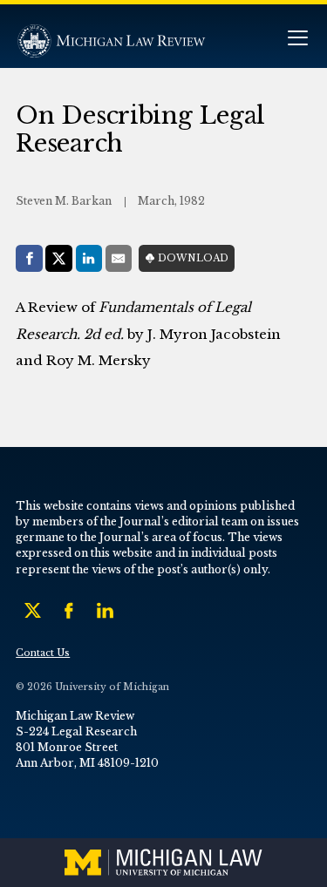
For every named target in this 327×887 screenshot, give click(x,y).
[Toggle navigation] (297, 39)
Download (193, 258)
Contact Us (43, 653)
